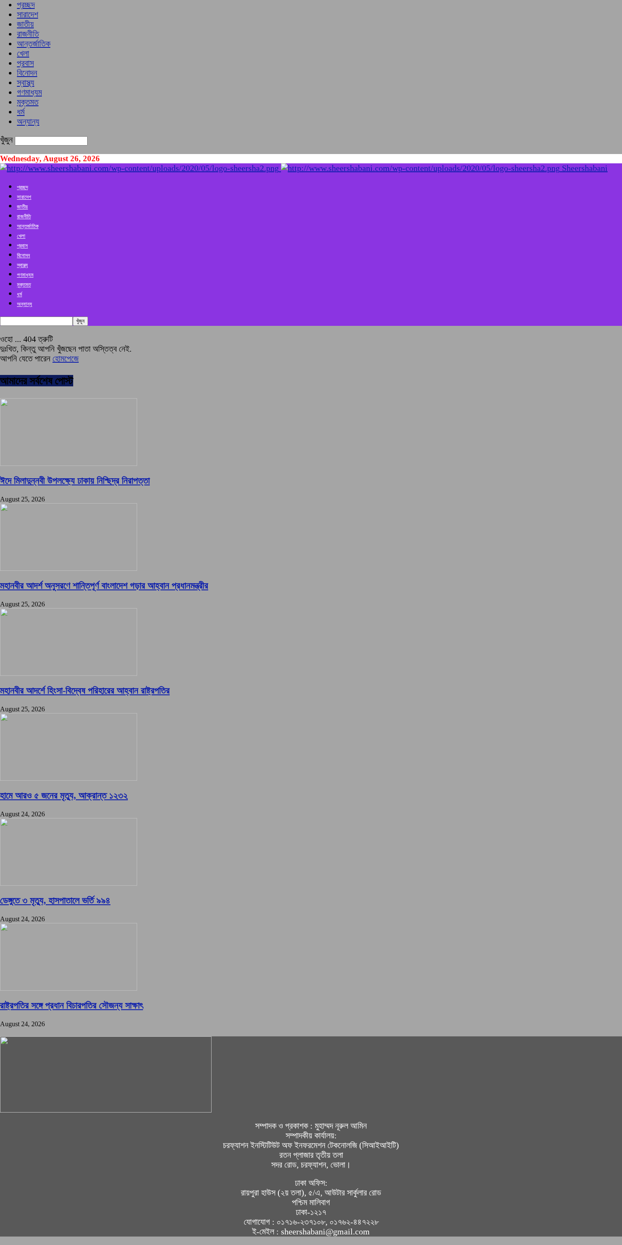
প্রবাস (25, 63)
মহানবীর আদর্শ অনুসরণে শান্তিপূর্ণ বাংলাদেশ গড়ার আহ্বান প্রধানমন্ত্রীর (104, 585)
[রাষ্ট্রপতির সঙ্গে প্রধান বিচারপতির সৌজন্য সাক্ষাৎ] (68, 987)
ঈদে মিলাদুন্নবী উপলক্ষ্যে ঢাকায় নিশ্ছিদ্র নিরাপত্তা (75, 480)
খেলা (23, 53)
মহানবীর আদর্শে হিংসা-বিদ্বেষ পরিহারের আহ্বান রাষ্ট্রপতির (85, 690)
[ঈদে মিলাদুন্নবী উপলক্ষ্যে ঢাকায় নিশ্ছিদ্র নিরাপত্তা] (68, 463)
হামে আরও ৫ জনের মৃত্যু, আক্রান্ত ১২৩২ (64, 795)
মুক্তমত (28, 102)
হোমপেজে (65, 358)
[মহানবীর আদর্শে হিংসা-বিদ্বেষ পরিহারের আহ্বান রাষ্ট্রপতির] (68, 673)
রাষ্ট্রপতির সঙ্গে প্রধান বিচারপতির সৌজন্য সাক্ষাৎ (71, 1005)
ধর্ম (21, 111)
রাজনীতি (28, 34)
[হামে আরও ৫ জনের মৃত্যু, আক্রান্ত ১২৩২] (68, 777)
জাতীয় (25, 24)
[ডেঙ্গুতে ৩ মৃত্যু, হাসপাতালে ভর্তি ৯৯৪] (68, 882)
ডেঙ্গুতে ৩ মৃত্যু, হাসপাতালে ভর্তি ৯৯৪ (55, 900)
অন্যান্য (28, 121)
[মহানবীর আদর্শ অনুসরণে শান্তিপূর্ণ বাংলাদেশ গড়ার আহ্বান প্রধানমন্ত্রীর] (68, 568)
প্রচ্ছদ (26, 4)
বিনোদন (27, 72)
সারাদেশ (27, 14)
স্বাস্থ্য (25, 82)
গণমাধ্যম (29, 92)
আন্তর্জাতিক (33, 43)
